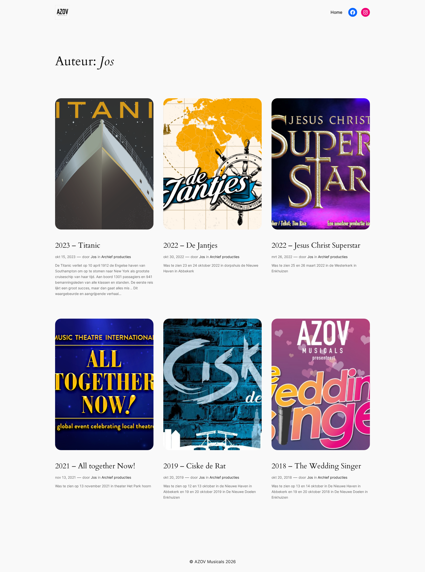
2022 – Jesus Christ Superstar (316, 245)
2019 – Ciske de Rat (194, 466)
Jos (93, 257)
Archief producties (116, 257)
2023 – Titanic (77, 245)
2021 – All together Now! (95, 466)
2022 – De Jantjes (190, 245)
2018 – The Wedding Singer (316, 466)
